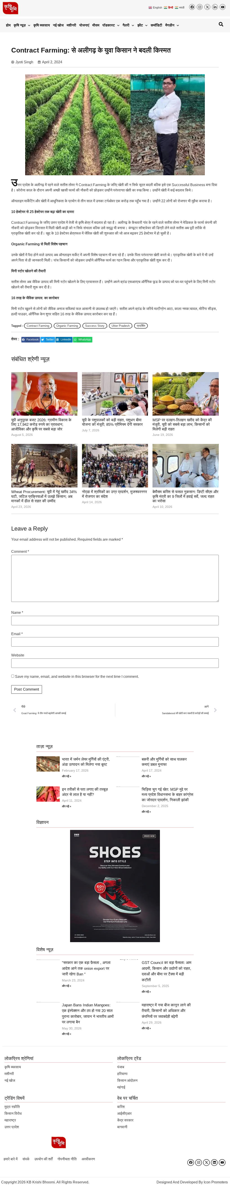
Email (17, 634)
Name (17, 612)
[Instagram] (198, 1162)
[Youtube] (222, 1162)
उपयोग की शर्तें (43, 1159)
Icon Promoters (216, 1182)
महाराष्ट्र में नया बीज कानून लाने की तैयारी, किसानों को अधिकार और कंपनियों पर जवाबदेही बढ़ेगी (166, 1011)
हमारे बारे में (11, 1159)
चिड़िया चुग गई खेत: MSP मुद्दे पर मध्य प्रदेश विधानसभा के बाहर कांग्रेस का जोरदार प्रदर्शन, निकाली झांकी (167, 794)
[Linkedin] (214, 1162)
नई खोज (58, 25)
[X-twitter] (206, 1162)
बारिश (121, 1107)
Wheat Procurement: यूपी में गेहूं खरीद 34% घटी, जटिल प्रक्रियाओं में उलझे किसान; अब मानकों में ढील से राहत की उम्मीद (44, 496)
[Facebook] (190, 1162)
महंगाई (121, 1087)
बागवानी (122, 1127)
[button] (30, 339)
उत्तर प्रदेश (11, 1127)
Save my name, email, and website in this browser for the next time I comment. (77, 676)
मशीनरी (71, 25)
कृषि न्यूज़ (20, 25)
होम (8, 25)
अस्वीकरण (88, 1159)
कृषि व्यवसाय (41, 25)
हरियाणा (122, 1074)
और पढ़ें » (66, 776)
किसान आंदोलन (127, 1080)
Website (17, 655)
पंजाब (120, 1067)
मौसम (95, 25)
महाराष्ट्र (10, 1120)
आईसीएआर (124, 1113)
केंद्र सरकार (125, 1120)
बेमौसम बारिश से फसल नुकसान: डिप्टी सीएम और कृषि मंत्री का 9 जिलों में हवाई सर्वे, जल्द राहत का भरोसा (185, 496)
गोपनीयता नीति (67, 1159)
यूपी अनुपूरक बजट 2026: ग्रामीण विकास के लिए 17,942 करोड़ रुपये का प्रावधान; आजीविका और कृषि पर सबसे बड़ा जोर (41, 424)
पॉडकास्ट (108, 25)
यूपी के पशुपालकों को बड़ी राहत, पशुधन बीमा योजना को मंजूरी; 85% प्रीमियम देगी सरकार (112, 422)
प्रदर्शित (141, 325)
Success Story (94, 325)
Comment (20, 551)
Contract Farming (38, 325)
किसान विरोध (13, 1113)
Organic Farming (67, 325)
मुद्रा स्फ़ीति (12, 1107)
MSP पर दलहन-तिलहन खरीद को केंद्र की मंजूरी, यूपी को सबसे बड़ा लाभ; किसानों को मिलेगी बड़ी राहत (182, 424)
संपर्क (25, 1159)
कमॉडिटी (156, 25)
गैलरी (126, 25)
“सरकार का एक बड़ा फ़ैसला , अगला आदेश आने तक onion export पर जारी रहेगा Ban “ (86, 968)
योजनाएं (84, 25)
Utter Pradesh (121, 325)
